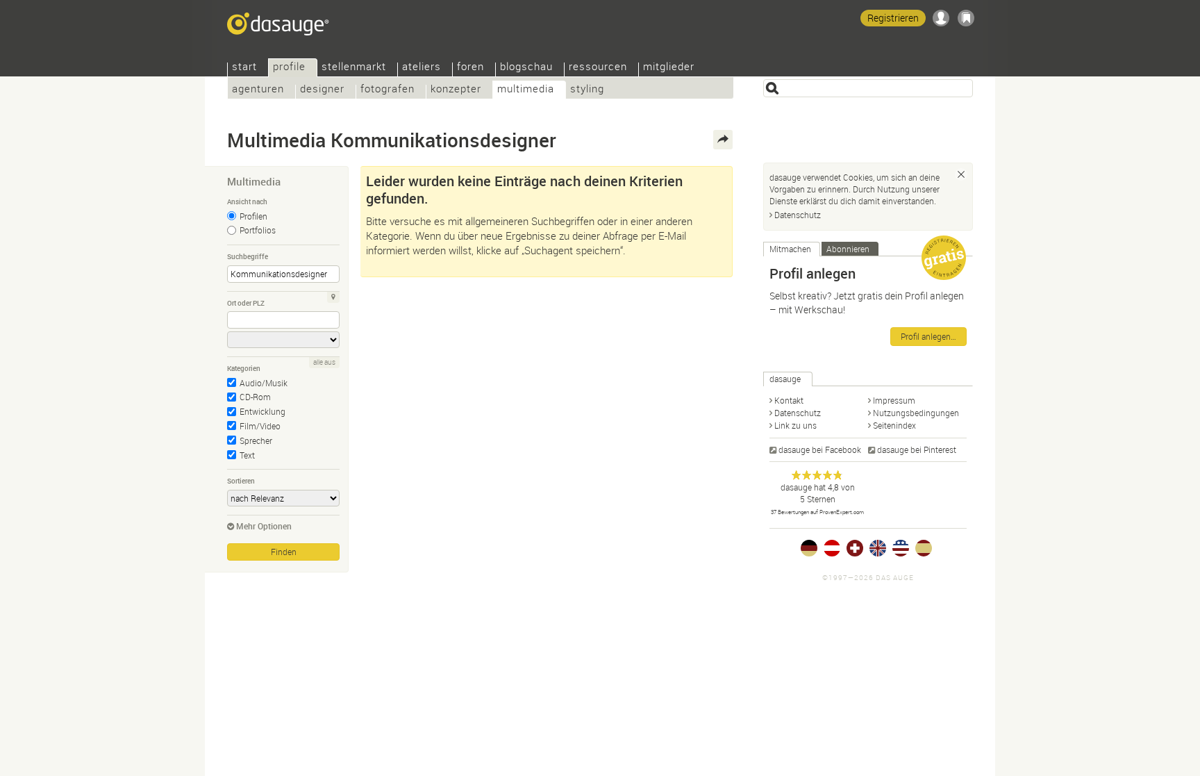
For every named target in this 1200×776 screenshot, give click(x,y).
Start (244, 68)
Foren (470, 68)
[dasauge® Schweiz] (855, 548)
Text (247, 455)
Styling (587, 90)
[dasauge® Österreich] (832, 548)
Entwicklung (262, 411)
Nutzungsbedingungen (916, 412)
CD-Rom (255, 396)
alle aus (324, 362)
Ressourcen (598, 68)
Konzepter (456, 90)
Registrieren (893, 17)
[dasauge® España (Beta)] (923, 548)
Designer (322, 90)
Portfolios (258, 230)
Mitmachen (790, 248)
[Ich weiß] (961, 174)
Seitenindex (894, 425)
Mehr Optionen (264, 525)
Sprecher (256, 440)
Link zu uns (795, 425)
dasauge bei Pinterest (916, 449)
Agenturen (258, 90)
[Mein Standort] (333, 297)
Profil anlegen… (928, 336)
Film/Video (260, 425)
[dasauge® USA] (900, 548)
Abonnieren (847, 248)
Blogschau (526, 68)
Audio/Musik (264, 382)
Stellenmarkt (354, 68)
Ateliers (421, 68)
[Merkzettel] (965, 18)
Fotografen (387, 90)
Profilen (253, 216)
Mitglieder (668, 68)
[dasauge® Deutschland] (809, 548)
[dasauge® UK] (877, 548)
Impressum (894, 400)
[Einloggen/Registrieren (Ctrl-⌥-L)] (940, 18)
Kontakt (788, 400)
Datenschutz (797, 214)
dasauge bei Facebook (819, 449)
